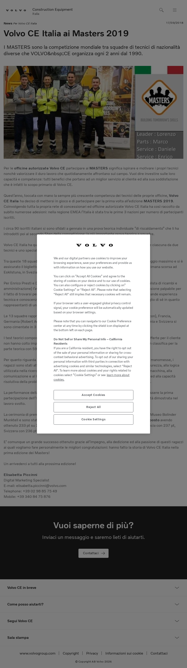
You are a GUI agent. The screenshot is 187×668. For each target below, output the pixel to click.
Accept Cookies (93, 395)
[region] (93, 334)
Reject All (93, 407)
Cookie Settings (93, 419)
